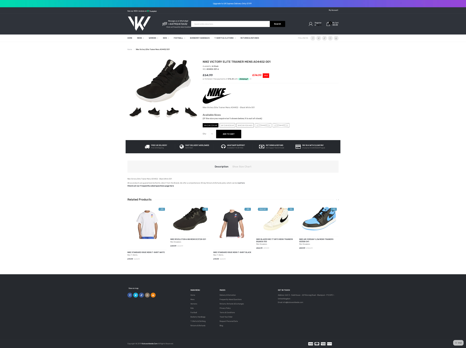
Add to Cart (229, 134)
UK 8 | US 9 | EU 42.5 (245, 125)
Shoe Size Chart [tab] (241, 166)
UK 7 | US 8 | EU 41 (227, 125)
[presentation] (336, 200)
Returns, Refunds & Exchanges (232, 304)
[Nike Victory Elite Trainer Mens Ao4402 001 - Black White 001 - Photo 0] (135, 112)
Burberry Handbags (198, 317)
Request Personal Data (229, 321)
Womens (194, 304)
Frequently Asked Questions (231, 299)
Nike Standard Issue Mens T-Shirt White (146, 252)
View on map (133, 288)
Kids (192, 308)
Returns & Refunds (198, 326)
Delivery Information (228, 295)
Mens (193, 299)
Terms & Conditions (227, 313)
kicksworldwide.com (150, 344)
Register (318, 23)
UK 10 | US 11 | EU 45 (281, 125)
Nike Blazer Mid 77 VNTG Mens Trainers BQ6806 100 (274, 240)
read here (241, 183)
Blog (221, 326)
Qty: (204, 134)
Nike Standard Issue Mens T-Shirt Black (232, 252)
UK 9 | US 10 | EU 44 (263, 125)
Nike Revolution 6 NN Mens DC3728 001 (188, 239)
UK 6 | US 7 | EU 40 (210, 125)
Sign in (319, 25)
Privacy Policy (225, 308)
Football (194, 313)
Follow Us (303, 38)
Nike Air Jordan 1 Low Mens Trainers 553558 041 (316, 240)
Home (129, 49)
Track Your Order (226, 317)
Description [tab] (221, 166)
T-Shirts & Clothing (198, 321)
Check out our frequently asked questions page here (150, 186)
